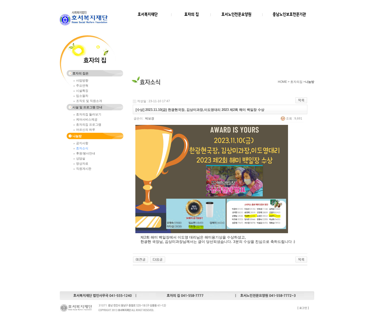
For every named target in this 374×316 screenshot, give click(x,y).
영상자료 (82, 163)
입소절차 (82, 96)
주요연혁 (82, 85)
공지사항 (82, 143)
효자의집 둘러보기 (88, 114)
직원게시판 (83, 168)
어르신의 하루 (85, 129)
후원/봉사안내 (85, 153)
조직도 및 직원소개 (89, 101)
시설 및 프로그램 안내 (87, 107)
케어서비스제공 (86, 119)
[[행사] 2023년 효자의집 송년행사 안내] (140, 259)
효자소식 (82, 148)
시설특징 (82, 91)
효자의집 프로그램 (88, 124)
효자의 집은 (81, 73)
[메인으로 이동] (84, 25)
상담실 (80, 158)
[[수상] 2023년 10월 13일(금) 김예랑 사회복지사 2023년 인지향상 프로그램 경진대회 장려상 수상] (157, 259)
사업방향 (82, 80)
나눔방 (77, 136)
